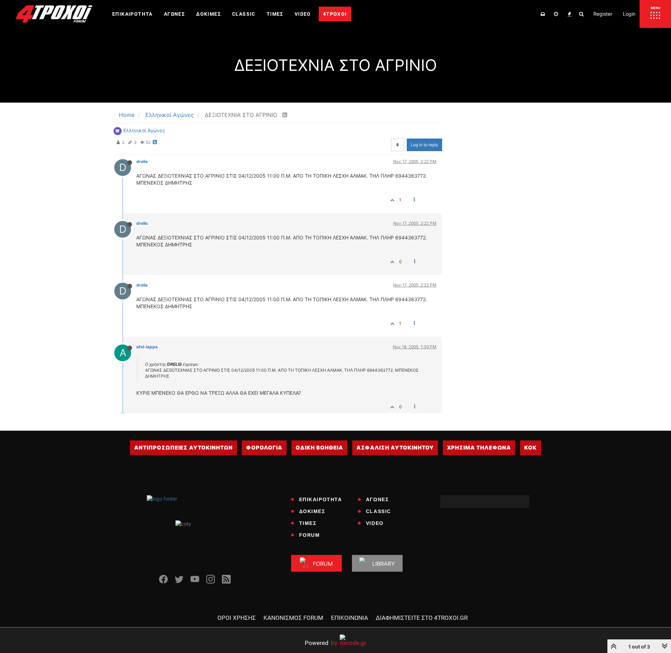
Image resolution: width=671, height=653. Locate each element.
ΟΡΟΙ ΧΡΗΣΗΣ (236, 617)
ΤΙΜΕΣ (308, 523)
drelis (142, 161)
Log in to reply (424, 144)
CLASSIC (378, 511)
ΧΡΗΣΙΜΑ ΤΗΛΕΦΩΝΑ (479, 447)
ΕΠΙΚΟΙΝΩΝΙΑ (349, 617)
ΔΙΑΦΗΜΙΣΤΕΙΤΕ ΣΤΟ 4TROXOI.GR (422, 617)
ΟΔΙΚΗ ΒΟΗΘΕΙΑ (319, 447)
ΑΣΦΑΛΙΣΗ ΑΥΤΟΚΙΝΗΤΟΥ (395, 447)
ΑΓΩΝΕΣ (377, 499)
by (321, 642)
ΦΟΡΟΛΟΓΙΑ (264, 447)
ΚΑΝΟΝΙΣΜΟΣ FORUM (293, 617)
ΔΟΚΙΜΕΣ (312, 511)
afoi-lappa (147, 346)
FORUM (309, 535)
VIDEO (375, 523)
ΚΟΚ (530, 447)
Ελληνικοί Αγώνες (144, 130)
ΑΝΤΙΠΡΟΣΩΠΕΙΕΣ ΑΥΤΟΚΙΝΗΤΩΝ (183, 447)
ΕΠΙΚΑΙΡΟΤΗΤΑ (320, 499)
